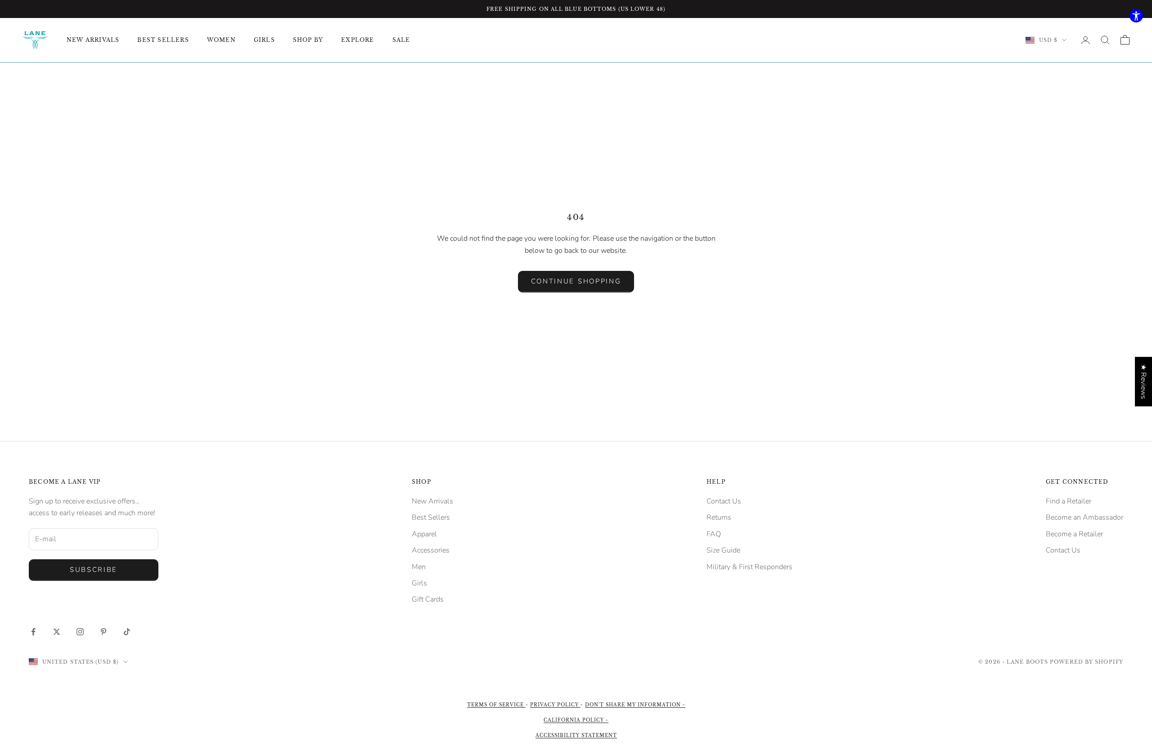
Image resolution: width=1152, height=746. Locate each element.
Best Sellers (431, 517)
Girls (419, 583)
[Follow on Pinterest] (103, 631)
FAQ (713, 534)
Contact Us (723, 501)
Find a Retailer (1068, 501)
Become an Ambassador (1084, 517)
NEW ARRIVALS (93, 39)
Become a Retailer (1074, 534)
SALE (401, 39)
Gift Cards (428, 599)
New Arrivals (432, 501)
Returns (718, 517)
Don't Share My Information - (635, 705)
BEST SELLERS (163, 39)
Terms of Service (496, 705)
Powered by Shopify (1086, 662)
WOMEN (221, 39)
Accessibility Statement (576, 735)
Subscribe (93, 569)
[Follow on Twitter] (56, 631)
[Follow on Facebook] (33, 631)
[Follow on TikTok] (126, 631)
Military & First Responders (749, 567)
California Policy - (576, 720)
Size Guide (723, 550)
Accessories (431, 550)
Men (419, 567)
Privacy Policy (555, 705)
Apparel (424, 534)
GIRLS (264, 39)
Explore (357, 39)
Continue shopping (576, 281)
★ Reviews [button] (1143, 381)
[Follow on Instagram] (80, 631)
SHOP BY (308, 39)
